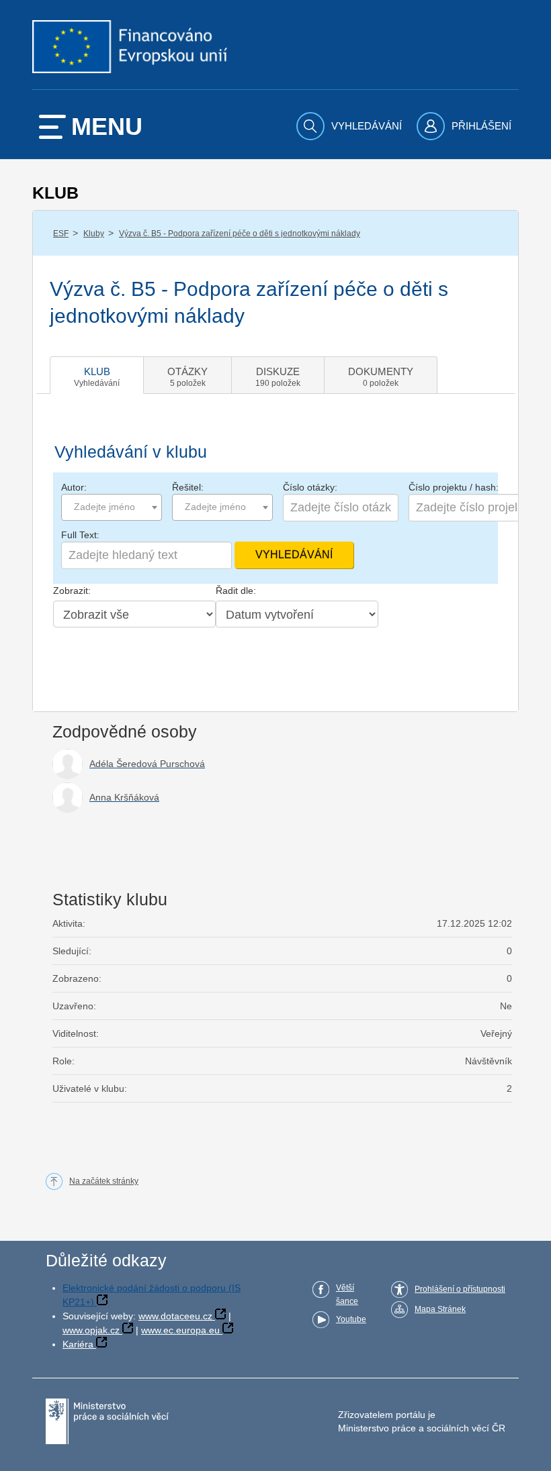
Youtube (351, 1319)
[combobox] (111, 507)
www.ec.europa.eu (180, 1330)
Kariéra (77, 1344)
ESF (61, 233)
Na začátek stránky (103, 1181)
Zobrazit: (72, 590)
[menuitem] (350, 126)
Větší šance (347, 1294)
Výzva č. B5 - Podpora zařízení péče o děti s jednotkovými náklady (239, 233)
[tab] (97, 375)
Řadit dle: (236, 590)
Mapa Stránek (440, 1309)
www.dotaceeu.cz (175, 1316)
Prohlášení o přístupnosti (460, 1289)
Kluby (93, 233)
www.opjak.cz (91, 1330)
